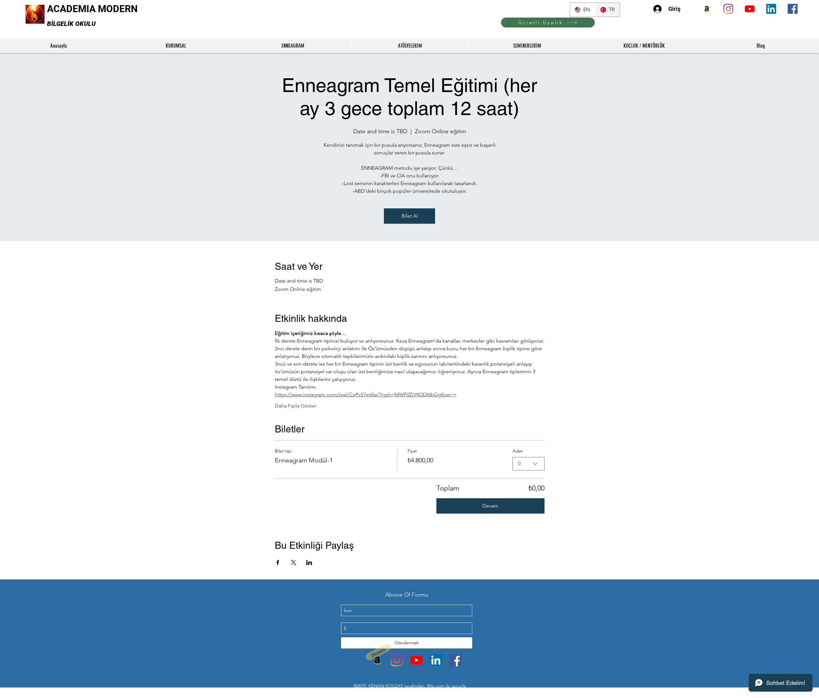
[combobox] (529, 463)
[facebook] (793, 9)
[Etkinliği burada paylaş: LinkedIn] (309, 562)
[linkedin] (771, 9)
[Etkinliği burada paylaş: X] (293, 562)
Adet (518, 451)
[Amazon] (707, 9)
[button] (407, 669)
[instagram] (728, 9)
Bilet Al (410, 216)
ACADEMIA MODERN (92, 8)
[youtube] (750, 9)
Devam (490, 506)
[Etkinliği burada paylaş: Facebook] (278, 562)
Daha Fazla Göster (295, 406)
